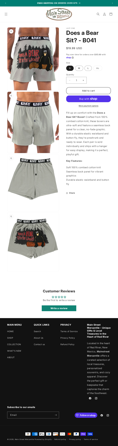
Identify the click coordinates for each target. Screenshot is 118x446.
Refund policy (60, 439)
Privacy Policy (67, 338)
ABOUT (11, 357)
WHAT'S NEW (14, 351)
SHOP (10, 338)
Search (37, 331)
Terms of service (91, 439)
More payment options (88, 106)
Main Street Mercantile (24, 439)
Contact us (39, 344)
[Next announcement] (112, 3)
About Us (38, 338)
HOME (10, 331)
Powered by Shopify (43, 439)
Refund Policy (67, 344)
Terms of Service (69, 331)
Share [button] (72, 193)
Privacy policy (75, 439)
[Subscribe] (56, 415)
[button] (6, 14)
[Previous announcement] (5, 3)
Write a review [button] (59, 308)
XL (99, 69)
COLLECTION (14, 344)
